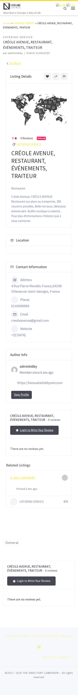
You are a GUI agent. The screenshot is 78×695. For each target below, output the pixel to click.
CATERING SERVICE (24, 23)
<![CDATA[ (18, 335)
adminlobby (15, 53)
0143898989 (20, 306)
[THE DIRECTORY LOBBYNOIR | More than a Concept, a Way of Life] (12, 5)
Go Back (15, 63)
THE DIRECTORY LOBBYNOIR (41, 673)
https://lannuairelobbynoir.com (39, 383)
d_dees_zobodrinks (22, 478)
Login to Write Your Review (36, 430)
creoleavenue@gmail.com (30, 320)
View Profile (21, 394)
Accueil (7, 23)
